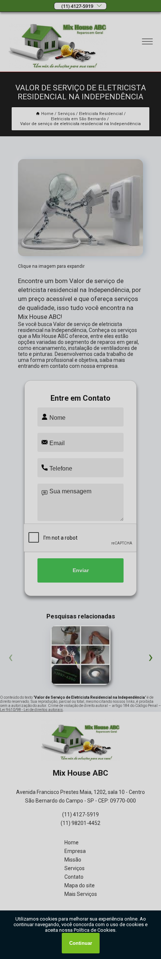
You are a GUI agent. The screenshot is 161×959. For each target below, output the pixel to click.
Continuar (80, 943)
